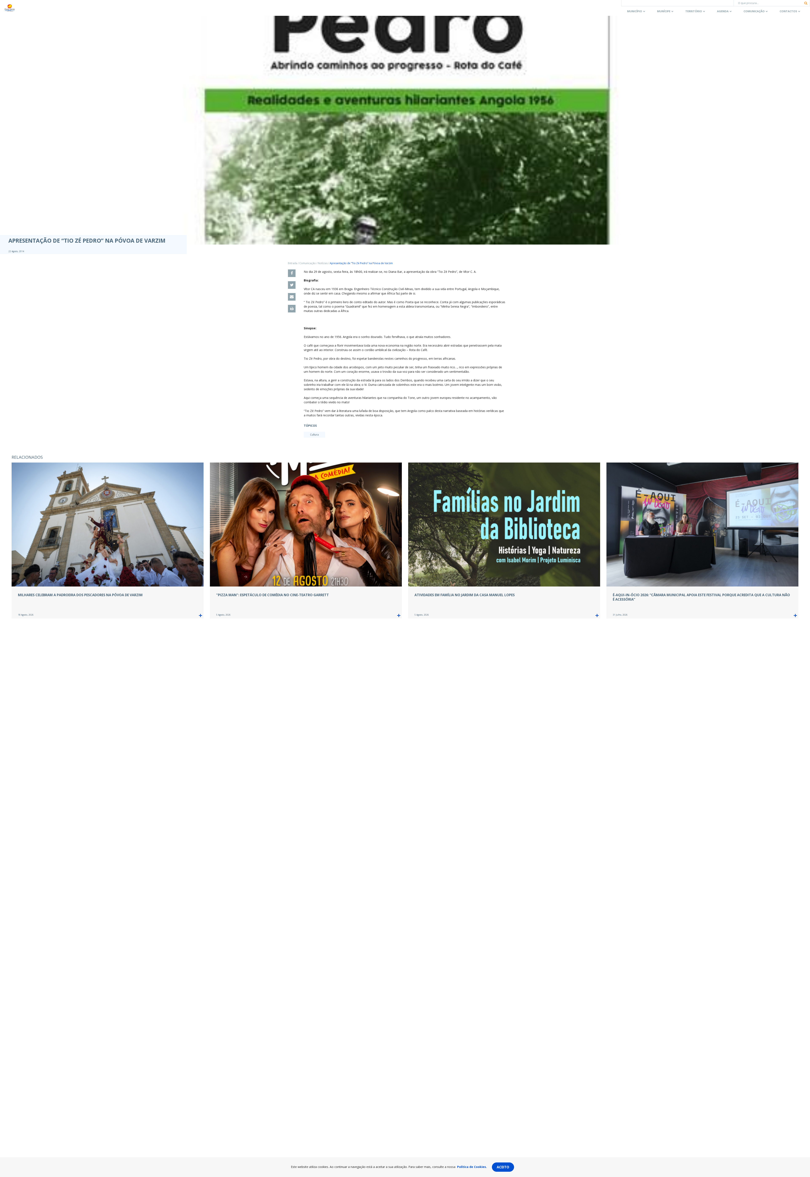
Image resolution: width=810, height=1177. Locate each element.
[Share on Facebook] (292, 273)
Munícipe (663, 11)
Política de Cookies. (472, 1167)
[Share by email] (292, 297)
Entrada (292, 263)
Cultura (314, 434)
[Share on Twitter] (292, 285)
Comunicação (754, 11)
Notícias (323, 263)
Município (634, 11)
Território (693, 11)
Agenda (723, 11)
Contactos (788, 11)
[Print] (292, 308)
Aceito (503, 1167)
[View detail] (200, 615)
